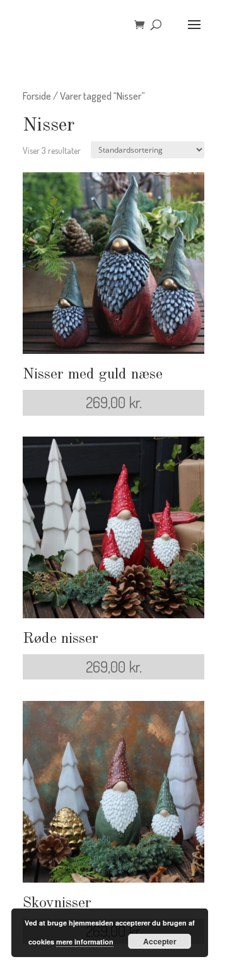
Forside (37, 95)
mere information (85, 941)
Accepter (160, 941)
